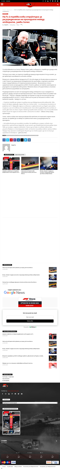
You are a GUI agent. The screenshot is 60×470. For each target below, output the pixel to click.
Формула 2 (24, 169)
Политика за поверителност (30, 466)
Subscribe (30, 321)
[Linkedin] (48, 1)
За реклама (10, 466)
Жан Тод (16, 135)
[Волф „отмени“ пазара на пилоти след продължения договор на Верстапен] (49, 163)
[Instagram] (45, 1)
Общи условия (18, 466)
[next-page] (55, 155)
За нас (4, 466)
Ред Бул (31, 135)
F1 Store (3, 1)
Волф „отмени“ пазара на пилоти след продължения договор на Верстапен (47, 172)
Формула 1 (10, 9)
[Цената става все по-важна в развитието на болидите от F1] (11, 163)
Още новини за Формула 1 (10, 331)
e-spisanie (8, 1)
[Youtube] (58, 1)
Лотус (27, 135)
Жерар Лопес (22, 135)
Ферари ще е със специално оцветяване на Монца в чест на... (17, 363)
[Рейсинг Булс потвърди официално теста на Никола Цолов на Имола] (53, 284)
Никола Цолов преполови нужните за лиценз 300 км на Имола (28, 172)
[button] (57, 4)
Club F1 (6, 24)
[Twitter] (55, 1)
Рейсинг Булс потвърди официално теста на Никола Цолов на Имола (19, 282)
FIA (12, 135)
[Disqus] (30, 196)
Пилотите (5, 378)
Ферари (36, 135)
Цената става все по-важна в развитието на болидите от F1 (17, 334)
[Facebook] (43, 1)
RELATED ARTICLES (9, 154)
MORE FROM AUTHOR (19, 154)
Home (4, 9)
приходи (8, 135)
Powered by (26, 327)
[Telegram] (25, 139)
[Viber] (14, 139)
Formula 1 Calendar (8, 377)
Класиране (5, 380)
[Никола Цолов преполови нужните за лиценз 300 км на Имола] (30, 163)
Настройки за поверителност (47, 466)
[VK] (29, 139)
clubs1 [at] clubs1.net (13, 391)
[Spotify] (53, 1)
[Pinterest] (50, 1)
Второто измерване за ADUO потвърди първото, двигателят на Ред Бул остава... (23, 355)
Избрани (4, 169)
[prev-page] (53, 155)
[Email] (22, 139)
